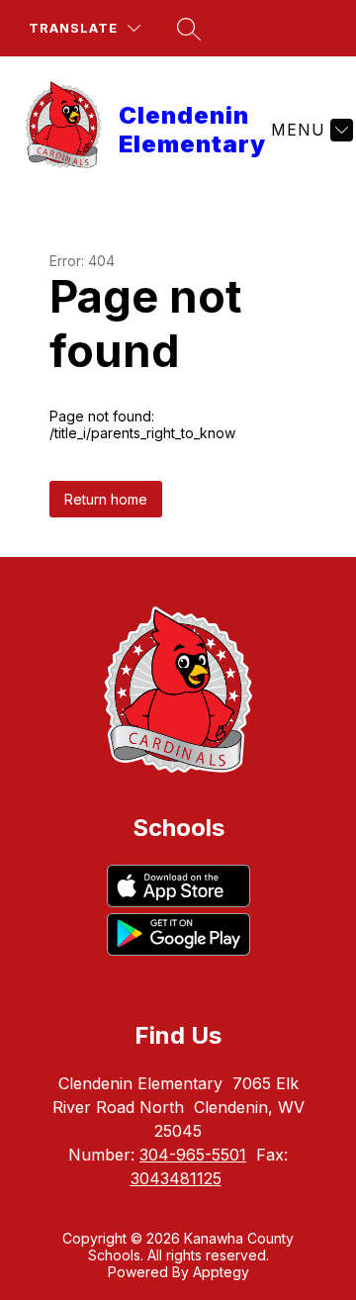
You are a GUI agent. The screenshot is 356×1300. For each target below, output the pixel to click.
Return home (105, 499)
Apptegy (221, 1271)
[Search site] (189, 29)
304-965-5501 (192, 1154)
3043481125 (176, 1178)
